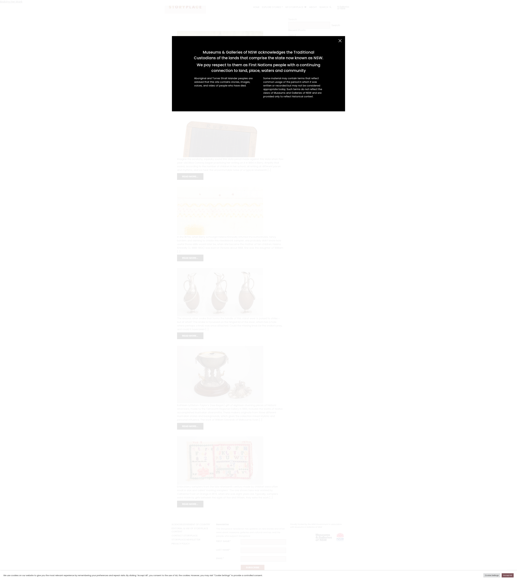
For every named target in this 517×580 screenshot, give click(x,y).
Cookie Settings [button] (492, 575)
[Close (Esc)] (340, 40)
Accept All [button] (507, 575)
